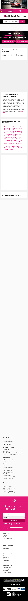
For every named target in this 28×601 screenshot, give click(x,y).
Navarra (10, 143)
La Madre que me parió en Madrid (10, 454)
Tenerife (19, 146)
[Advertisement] (14, 27)
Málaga (17, 141)
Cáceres (10, 129)
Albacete (10, 127)
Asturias (6, 128)
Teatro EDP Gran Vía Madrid (9, 476)
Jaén (10, 138)
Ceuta (20, 131)
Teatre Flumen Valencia (8, 441)
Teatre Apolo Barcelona (8, 478)
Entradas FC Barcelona (8, 491)
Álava (5, 127)
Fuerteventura (8, 134)
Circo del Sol (5, 451)
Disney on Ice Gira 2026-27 (8, 459)
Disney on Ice (6, 449)
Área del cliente (24, 11)
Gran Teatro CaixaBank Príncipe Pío (10, 469)
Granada (17, 135)
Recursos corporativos (7, 538)
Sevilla (5, 146)
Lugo (9, 141)
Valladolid (19, 147)
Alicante (15, 127)
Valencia (14, 147)
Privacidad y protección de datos (9, 569)
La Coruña (14, 138)
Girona (5, 135)
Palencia (20, 143)
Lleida (5, 141)
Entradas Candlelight (7, 443)
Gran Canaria (11, 135)
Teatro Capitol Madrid (7, 470)
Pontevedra (7, 144)
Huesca (16, 137)
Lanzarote (16, 140)
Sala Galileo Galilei (7, 440)
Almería (19, 127)
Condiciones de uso (7, 567)
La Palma (6, 140)
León (21, 140)
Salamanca (13, 144)
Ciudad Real (7, 132)
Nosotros (5, 535)
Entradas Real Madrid (7, 489)
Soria (9, 146)
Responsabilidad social (8, 540)
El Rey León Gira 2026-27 (8, 460)
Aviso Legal (5, 570)
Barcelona (19, 128)
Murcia (5, 143)
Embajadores (6, 560)
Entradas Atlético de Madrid (9, 488)
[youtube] (20, 584)
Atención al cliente (7, 547)
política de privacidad (15, 527)
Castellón (6, 131)
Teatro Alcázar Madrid (7, 473)
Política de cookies (7, 572)
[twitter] (10, 584)
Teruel (5, 147)
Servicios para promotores (8, 558)
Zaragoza (11, 149)
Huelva (12, 137)
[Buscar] (22, 21)
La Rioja (11, 140)
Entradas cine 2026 (7, 444)
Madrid (12, 141)
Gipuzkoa (18, 134)
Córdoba (13, 132)
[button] (25, 16)
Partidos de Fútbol (7, 485)
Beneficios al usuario (7, 536)
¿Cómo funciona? (6, 557)
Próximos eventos (9, 41)
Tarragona (13, 146)
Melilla (20, 141)
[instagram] (14, 584)
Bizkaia (6, 129)
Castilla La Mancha (14, 131)
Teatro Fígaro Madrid (7, 480)
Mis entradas (6, 548)
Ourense (15, 143)
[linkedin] (17, 584)
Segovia (19, 144)
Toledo (9, 147)
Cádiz (14, 129)
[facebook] (7, 584)
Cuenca (17, 132)
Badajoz (14, 128)
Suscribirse (14, 520)
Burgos (5, 38)
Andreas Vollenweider (14, 35)
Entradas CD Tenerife (7, 486)
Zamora (6, 149)
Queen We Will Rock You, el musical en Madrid (12, 452)
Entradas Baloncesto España (9, 492)
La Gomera (20, 138)
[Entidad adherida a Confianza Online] (14, 581)
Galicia (14, 134)
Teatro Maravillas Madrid (8, 472)
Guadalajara (7, 137)
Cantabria (19, 129)
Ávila (10, 128)
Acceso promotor (6, 555)
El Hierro (22, 132)
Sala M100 (5, 465)
